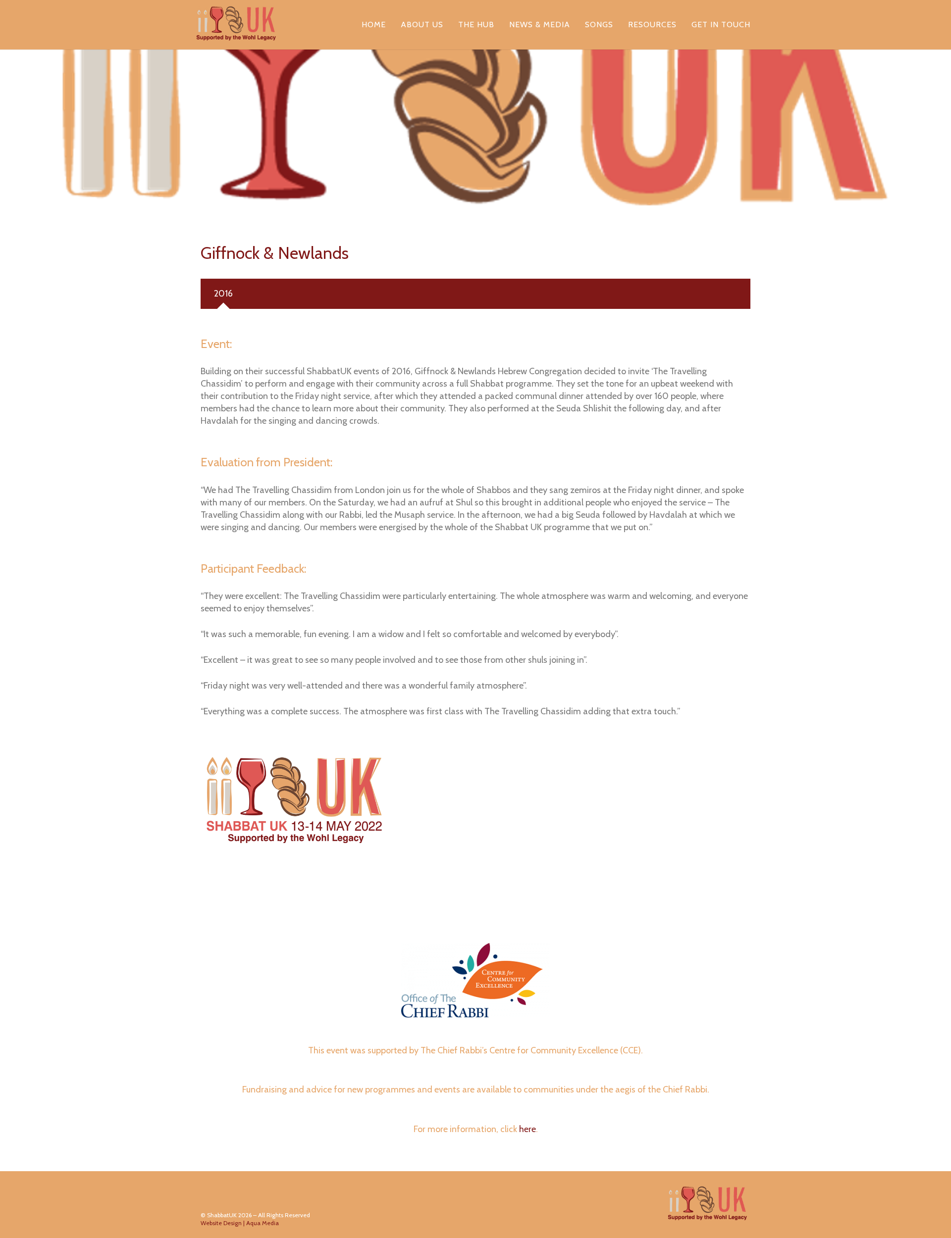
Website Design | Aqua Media (240, 1223)
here (527, 1129)
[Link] (236, 25)
